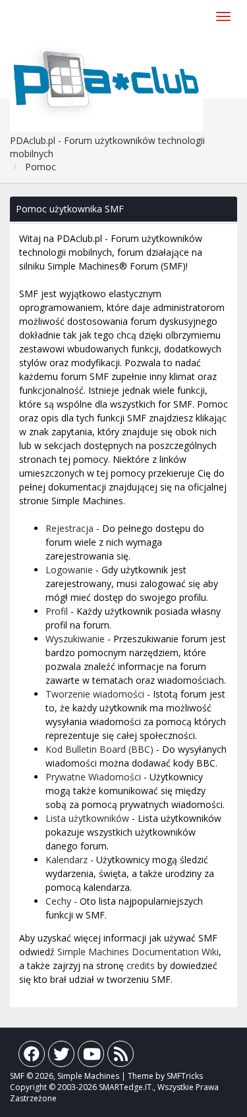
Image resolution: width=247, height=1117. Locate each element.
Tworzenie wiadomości (94, 694)
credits (140, 965)
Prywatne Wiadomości (93, 777)
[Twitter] (61, 1056)
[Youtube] (91, 1056)
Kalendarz (66, 859)
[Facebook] (31, 1056)
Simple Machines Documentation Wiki (138, 951)
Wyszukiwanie (75, 638)
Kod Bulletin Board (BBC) (99, 749)
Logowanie (69, 569)
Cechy (58, 901)
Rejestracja (69, 528)
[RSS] (120, 1056)
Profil (56, 611)
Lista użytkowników (87, 818)
